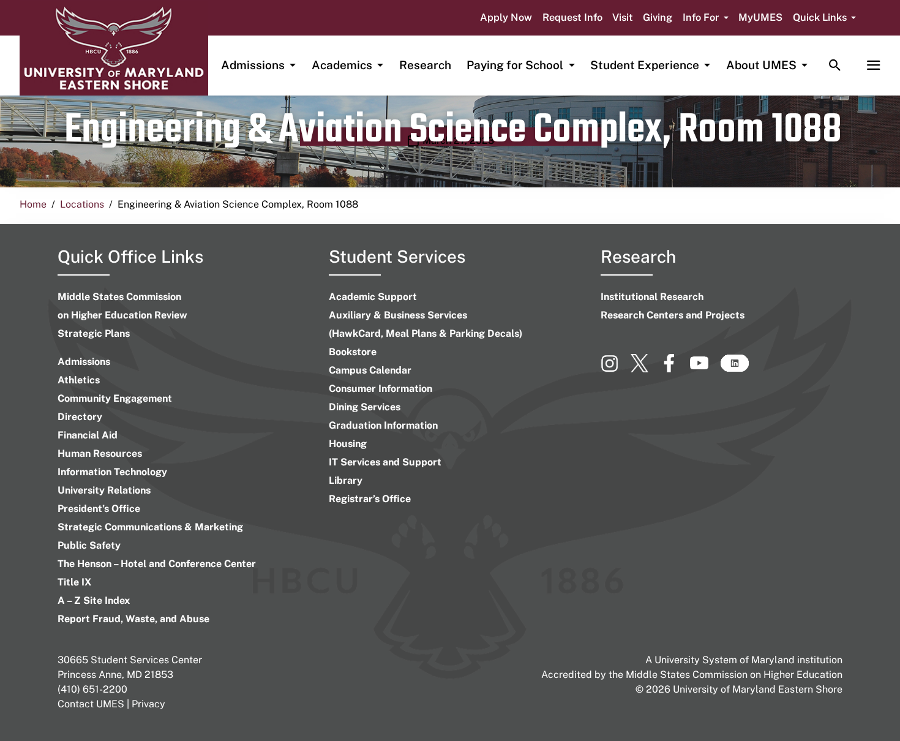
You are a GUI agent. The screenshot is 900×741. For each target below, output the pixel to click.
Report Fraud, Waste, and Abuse (133, 619)
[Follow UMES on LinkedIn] (734, 368)
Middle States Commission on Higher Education (734, 674)
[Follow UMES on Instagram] (616, 368)
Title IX (74, 582)
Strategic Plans (94, 333)
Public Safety (89, 545)
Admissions (84, 361)
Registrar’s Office (370, 499)
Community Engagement (115, 398)
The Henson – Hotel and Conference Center (157, 564)
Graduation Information (383, 425)
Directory (80, 417)
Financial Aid (88, 435)
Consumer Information (380, 388)
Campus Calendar (370, 370)
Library (345, 480)
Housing (348, 443)
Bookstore (353, 352)
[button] (706, 18)
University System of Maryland (724, 660)
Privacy (148, 704)
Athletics (79, 380)
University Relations (104, 490)
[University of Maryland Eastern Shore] (114, 48)
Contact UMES (91, 704)
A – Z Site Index (94, 600)
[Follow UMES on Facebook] (675, 368)
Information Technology (112, 472)
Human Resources (100, 453)
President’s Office (99, 508)
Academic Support (373, 297)
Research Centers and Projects (672, 315)
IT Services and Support (385, 462)
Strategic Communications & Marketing (150, 527)
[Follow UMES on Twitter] (645, 368)
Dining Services (364, 407)
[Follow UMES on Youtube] (705, 368)
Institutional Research (652, 297)
